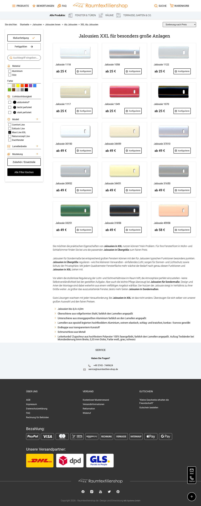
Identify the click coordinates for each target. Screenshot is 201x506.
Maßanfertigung (21, 38)
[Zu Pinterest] (118, 492)
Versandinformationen (93, 404)
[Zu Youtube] (100, 492)
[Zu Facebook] (83, 492)
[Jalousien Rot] (26, 85)
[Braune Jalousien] (13, 89)
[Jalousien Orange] (22, 85)
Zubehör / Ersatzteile (24, 162)
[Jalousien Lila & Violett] (30, 85)
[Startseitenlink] (100, 6)
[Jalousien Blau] (34, 85)
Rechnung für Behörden (37, 417)
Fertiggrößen (21, 46)
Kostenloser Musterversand (96, 400)
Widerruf (87, 413)
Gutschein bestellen (148, 407)
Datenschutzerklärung (36, 408)
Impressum (31, 404)
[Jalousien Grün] (9, 89)
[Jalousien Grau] (22, 89)
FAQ (28, 413)
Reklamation (89, 408)
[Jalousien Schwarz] (26, 89)
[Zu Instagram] (91, 492)
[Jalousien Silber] (18, 89)
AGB (28, 400)
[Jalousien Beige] (13, 85)
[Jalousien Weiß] (9, 85)
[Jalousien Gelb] (18, 85)
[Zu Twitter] (109, 492)
